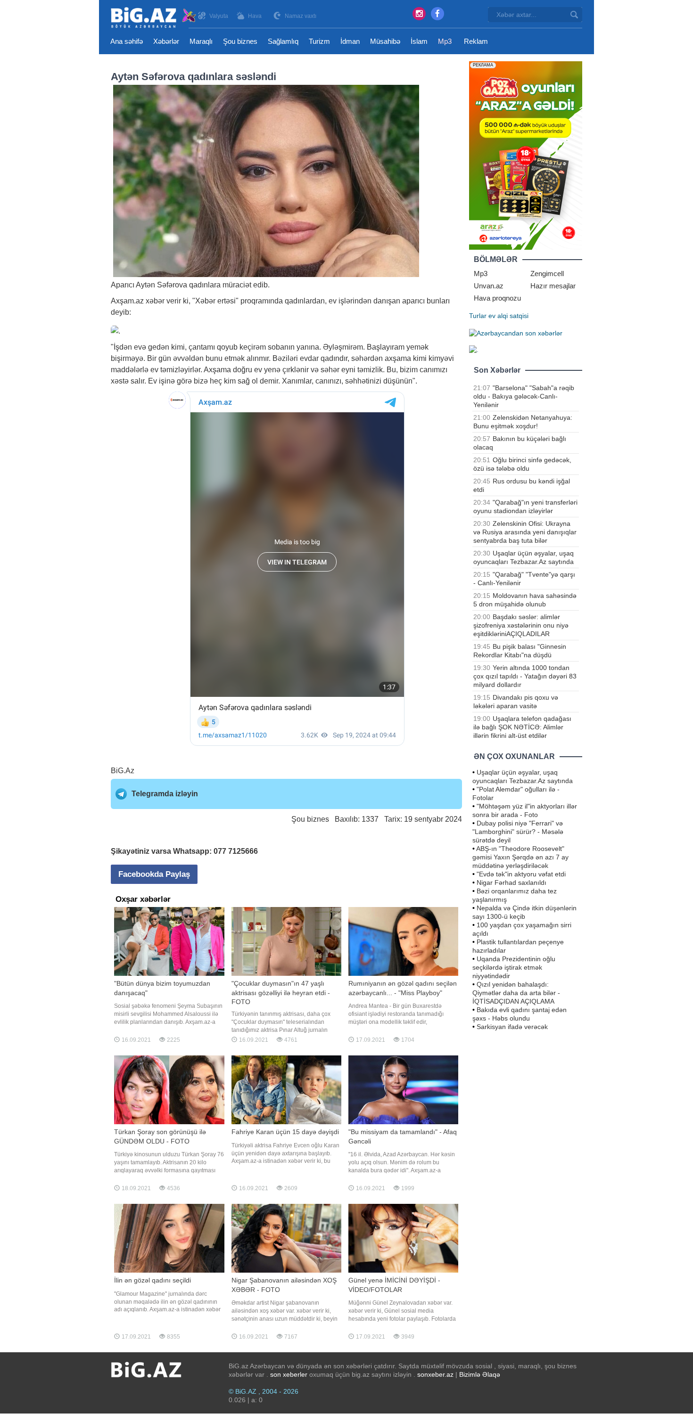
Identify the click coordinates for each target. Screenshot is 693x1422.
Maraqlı (201, 41)
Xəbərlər (166, 41)
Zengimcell (547, 274)
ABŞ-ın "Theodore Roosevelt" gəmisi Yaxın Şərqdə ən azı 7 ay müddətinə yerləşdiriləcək (520, 857)
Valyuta (218, 16)
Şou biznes (240, 41)
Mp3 (445, 41)
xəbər (155, 301)
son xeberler (288, 1374)
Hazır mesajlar (553, 286)
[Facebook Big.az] (437, 13)
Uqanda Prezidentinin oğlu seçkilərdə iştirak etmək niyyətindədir (513, 967)
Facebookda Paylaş (154, 874)
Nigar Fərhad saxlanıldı (511, 882)
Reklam (476, 41)
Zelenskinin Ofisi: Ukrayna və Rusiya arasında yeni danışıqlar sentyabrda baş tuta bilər (525, 532)
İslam (419, 41)
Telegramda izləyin (165, 794)
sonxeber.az (435, 1374)
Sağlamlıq (283, 41)
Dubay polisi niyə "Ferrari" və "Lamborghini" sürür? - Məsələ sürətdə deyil (517, 831)
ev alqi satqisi (508, 315)
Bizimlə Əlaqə (479, 1374)
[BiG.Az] (154, 17)
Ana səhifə (126, 41)
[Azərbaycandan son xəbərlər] (515, 332)
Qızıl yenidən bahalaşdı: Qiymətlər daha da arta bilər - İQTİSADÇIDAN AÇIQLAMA (516, 993)
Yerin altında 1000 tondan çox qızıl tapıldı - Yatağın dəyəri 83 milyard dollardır (525, 676)
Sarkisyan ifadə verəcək (512, 1026)
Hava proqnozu (497, 298)
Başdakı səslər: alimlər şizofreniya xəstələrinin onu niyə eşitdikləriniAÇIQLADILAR (521, 625)
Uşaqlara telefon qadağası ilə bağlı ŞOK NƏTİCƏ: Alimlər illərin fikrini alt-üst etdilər (522, 727)
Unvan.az (488, 286)
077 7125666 (236, 851)
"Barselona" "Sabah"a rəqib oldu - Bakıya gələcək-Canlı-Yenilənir (523, 396)
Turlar (478, 315)
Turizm (319, 41)
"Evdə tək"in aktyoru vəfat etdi (521, 874)
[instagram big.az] (419, 13)
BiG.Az (122, 771)
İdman (350, 41)
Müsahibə (385, 41)
